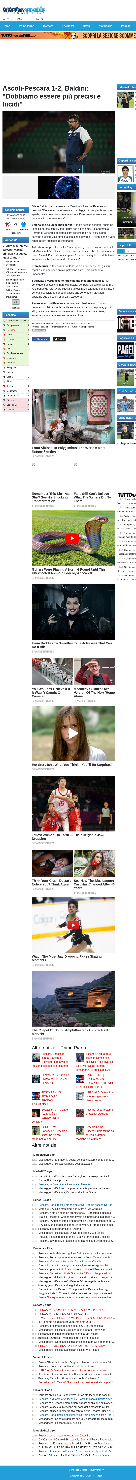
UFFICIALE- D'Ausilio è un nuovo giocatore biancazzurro (100, 1096)
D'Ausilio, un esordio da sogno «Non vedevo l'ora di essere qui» (76, 1224)
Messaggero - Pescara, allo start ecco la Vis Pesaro (68, 1349)
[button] (16, 302)
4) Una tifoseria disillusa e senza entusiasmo (14, 293)
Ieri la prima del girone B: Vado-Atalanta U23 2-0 (66, 1321)
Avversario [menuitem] (105, 26)
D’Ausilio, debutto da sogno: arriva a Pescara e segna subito (73, 1265)
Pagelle (123, 338)
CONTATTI (91, 1476)
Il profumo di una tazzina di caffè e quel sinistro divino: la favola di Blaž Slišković (85, 1374)
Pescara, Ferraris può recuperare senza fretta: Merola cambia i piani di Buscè (83, 1257)
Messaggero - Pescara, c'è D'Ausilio (59, 1423)
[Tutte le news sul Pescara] (23, 10)
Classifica (9, 315)
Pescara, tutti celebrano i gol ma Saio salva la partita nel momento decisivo (82, 1253)
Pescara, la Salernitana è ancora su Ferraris (64, 1184)
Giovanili (123, 364)
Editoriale (124, 87)
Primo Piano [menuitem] (26, 26)
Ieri (127, 251)
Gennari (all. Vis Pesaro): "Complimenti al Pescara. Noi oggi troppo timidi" (81, 1289)
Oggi (121, 251)
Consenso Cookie (78, 1470)
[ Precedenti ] (15, 233)
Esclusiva (124, 417)
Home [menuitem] (6, 26)
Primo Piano (47, 323)
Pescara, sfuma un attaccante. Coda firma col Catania (70, 1261)
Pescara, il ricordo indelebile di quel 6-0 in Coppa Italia (70, 1325)
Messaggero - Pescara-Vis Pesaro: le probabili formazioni (72, 1329)
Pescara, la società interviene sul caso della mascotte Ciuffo (73, 1407)
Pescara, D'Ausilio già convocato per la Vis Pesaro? (69, 1378)
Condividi (42, 339)
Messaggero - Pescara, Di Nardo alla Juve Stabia (67, 1192)
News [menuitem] (86, 26)
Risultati (16, 308)
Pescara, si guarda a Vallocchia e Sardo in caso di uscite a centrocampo (80, 1399)
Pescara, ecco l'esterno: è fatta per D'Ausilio (64, 1435)
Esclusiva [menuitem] (68, 26)
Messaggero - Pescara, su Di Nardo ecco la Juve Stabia (71, 1232)
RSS (100, 1476)
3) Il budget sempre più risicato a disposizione (15, 282)
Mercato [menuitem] (48, 26)
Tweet (61, 339)
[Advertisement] (73, 365)
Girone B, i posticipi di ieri (53, 1180)
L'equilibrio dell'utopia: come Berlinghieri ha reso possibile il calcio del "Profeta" (85, 1176)
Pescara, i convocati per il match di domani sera (66, 1366)
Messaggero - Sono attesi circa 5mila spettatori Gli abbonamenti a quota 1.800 (84, 1341)
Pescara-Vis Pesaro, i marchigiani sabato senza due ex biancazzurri (78, 1403)
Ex (120, 391)
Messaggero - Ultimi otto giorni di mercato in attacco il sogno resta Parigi (80, 1277)
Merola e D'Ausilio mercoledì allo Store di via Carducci (70, 1208)
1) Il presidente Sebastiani (13, 263)
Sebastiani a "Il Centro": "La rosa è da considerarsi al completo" (75, 1382)
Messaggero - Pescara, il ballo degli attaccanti (65, 1163)
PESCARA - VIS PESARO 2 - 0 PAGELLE (63, 1314)
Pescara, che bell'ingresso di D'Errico (60, 1228)
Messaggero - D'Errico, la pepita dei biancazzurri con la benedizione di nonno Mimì (87, 1159)
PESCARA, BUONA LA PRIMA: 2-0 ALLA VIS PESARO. (55, 1079)
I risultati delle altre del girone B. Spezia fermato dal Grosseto (74, 1236)
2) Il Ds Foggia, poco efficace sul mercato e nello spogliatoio (16, 272)
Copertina (124, 160)
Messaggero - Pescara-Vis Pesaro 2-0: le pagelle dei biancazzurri (77, 1281)
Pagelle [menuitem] (125, 26)
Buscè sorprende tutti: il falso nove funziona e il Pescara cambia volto (79, 1269)
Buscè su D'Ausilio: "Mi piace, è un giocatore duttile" (69, 1337)
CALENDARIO (77, 1476)
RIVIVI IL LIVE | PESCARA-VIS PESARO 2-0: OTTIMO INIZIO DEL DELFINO (84, 1317)
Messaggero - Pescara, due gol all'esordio (63, 1285)
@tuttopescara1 (86, 327)
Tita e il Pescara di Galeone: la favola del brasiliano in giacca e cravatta (80, 1216)
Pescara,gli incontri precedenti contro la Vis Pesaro (68, 1333)
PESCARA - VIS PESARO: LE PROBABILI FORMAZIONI (72, 1345)
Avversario (125, 311)
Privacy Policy (96, 1470)
